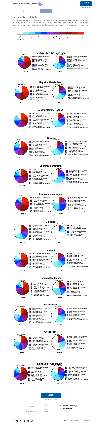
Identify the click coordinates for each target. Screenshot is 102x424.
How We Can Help (29, 406)
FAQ (46, 411)
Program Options (29, 409)
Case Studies (56, 11)
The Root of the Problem (34, 11)
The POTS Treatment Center (76, 420)
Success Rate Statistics (46, 11)
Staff (85, 11)
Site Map (27, 413)
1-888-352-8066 (88, 7)
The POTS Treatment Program (19, 11)
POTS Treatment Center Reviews (69, 11)
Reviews (47, 404)
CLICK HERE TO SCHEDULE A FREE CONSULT (86, 4)
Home (26, 404)
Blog (46, 409)
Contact (80, 11)
